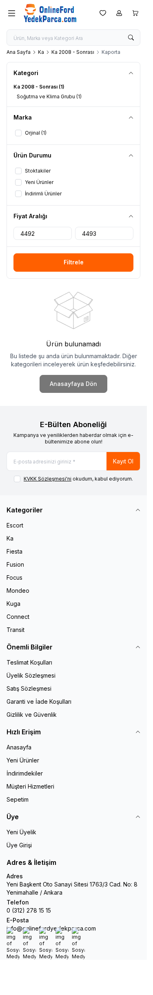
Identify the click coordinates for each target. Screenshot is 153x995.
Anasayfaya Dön (73, 383)
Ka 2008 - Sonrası (72, 52)
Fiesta (14, 551)
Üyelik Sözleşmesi (31, 675)
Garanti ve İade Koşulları (39, 701)
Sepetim (18, 799)
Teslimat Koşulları (29, 662)
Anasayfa (19, 747)
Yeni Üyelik (21, 832)
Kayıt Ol (123, 461)
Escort (15, 525)
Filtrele (74, 262)
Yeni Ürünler (23, 760)
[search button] (131, 37)
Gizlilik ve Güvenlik (32, 714)
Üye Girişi (19, 845)
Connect (18, 616)
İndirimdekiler (25, 773)
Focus (14, 577)
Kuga (13, 603)
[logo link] (55, 13)
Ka (41, 52)
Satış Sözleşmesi (29, 688)
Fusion (15, 564)
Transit (15, 629)
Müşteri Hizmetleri (30, 786)
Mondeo (18, 590)
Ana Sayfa (19, 52)
